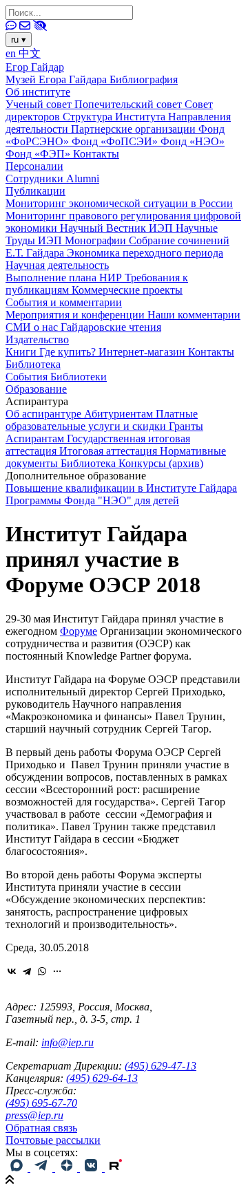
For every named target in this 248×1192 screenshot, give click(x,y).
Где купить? (69, 352)
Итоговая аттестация (109, 451)
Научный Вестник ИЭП (118, 228)
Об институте (38, 92)
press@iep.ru (34, 1115)
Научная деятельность (57, 265)
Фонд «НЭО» (193, 141)
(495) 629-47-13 (160, 1066)
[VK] (92, 1167)
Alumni (82, 178)
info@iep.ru (67, 1042)
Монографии (97, 240)
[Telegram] (27, 971)
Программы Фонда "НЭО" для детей (92, 500)
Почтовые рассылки (53, 1140)
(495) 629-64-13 (102, 1078)
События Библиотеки (56, 376)
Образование (36, 389)
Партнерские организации (134, 129)
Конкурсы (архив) (160, 463)
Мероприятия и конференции (76, 315)
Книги (22, 352)
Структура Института (115, 116)
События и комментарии (64, 302)
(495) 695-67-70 (41, 1103)
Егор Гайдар (35, 67)
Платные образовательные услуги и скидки (102, 420)
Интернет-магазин (143, 352)
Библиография (144, 79)
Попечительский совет (129, 104)
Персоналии (34, 166)
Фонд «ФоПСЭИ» (116, 141)
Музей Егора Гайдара (58, 79)
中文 (30, 53)
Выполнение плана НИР (65, 277)
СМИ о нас (33, 327)
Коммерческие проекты (127, 290)
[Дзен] (67, 1167)
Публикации (35, 191)
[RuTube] (116, 1167)
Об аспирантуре (45, 414)
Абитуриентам (120, 414)
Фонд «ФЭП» (39, 154)
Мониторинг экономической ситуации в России (119, 203)
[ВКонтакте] (12, 971)
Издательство (37, 339)
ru (18, 39)
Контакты (96, 154)
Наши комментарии (193, 315)
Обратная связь (41, 1128)
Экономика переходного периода (145, 253)
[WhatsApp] (42, 971)
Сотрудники (36, 178)
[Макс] (18, 1167)
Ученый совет (40, 104)
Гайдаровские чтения (111, 327)
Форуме (78, 631)
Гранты (186, 426)
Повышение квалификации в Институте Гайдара (121, 488)
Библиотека (33, 364)
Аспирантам (36, 438)
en (12, 53)
